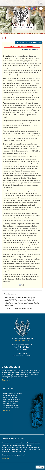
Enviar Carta (6, 380)
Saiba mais (6, 410)
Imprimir (38, 42)
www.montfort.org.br (22, 340)
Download (21, 42)
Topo (41, 467)
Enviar (30, 42)
